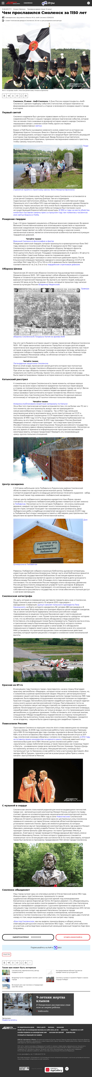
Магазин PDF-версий (56, 1032)
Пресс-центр (41, 1027)
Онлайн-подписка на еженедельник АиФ (32, 1032)
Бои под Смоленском (24, 921)
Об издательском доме (26, 1027)
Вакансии (60, 1027)
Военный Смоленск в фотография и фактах (33, 241)
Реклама (51, 1027)
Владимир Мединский (49, 284)
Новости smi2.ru (9, 1020)
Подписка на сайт (77, 1030)
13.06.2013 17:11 (6, 9)
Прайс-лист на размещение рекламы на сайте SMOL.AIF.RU (38, 1030)
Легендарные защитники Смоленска (30, 363)
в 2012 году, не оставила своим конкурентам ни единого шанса (51, 738)
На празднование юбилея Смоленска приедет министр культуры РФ (69, 971)
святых (38, 126)
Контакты (64, 1030)
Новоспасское (63, 817)
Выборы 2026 (70, 1032)
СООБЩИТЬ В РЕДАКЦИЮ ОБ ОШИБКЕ (30, 1035)
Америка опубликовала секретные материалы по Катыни (40, 404)
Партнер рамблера (37, 1068)
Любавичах (20, 504)
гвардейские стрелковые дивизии (63, 265)
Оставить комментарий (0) (73, 937)
